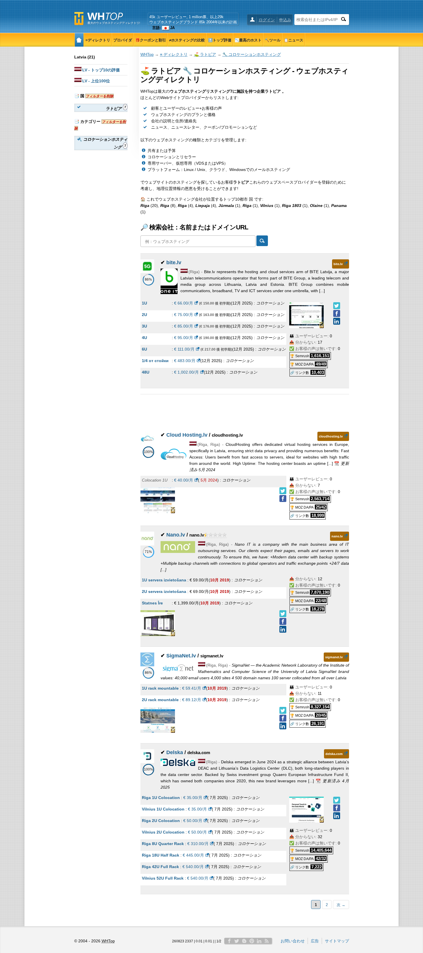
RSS (266, 941)
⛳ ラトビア (205, 54)
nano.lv (337, 536)
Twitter (237, 941)
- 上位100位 (96, 81)
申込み (285, 20)
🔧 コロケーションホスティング (251, 54)
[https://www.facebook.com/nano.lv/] (282, 621)
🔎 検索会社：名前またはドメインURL (194, 227)
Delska (174, 752)
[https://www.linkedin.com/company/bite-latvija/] (336, 321)
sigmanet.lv (334, 657)
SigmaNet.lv (181, 656)
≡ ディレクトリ (174, 54)
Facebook (229, 941)
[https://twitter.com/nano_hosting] (282, 613)
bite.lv (173, 262)
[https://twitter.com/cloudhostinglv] (282, 490)
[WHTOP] (79, 40)
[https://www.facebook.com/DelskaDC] (336, 807)
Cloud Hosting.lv (186, 435)
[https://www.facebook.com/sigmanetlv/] (282, 718)
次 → (341, 905)
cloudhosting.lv (331, 436)
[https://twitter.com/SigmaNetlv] (282, 710)
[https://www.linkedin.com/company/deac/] (336, 815)
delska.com (334, 754)
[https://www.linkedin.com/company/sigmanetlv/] (282, 725)
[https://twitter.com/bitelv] (336, 305)
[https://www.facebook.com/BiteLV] (336, 313)
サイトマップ (337, 941)
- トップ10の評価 (101, 70)
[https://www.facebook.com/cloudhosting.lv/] (282, 498)
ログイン (267, 20)
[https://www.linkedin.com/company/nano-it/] (282, 629)
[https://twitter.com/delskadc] (336, 800)
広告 (315, 941)
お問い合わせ (293, 941)
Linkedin (259, 941)
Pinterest (251, 941)
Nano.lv (175, 535)
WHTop (147, 54)
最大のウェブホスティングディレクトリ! (113, 22)
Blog (244, 941)
